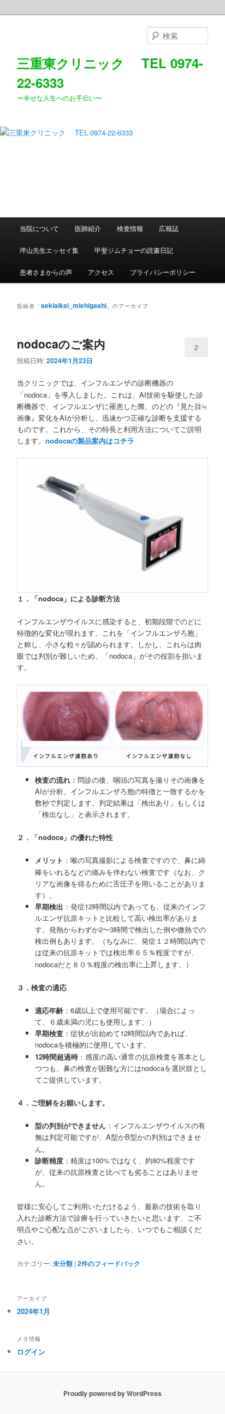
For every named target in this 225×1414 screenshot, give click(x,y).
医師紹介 (88, 228)
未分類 (63, 1263)
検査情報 (130, 228)
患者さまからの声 (46, 271)
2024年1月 (33, 1311)
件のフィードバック (109, 1263)
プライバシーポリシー (163, 271)
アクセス (101, 271)
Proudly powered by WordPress (112, 1393)
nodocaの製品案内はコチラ (89, 440)
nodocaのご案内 (61, 343)
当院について (39, 228)
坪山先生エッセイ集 (49, 250)
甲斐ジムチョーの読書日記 (133, 250)
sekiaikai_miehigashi (73, 305)
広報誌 (169, 228)
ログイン (31, 1351)
